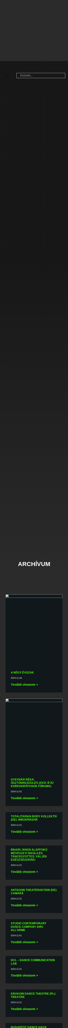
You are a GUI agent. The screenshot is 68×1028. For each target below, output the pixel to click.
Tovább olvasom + (24, 684)
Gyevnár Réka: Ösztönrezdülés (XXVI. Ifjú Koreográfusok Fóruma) (32, 783)
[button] (6, 75)
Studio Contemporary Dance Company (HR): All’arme (28, 926)
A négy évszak (22, 672)
